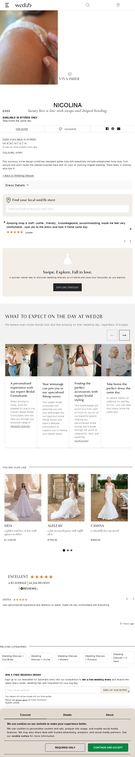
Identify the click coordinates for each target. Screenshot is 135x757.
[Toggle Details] (28, 185)
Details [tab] (67, 714)
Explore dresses (67, 287)
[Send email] (118, 128)
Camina (97, 526)
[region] (68, 612)
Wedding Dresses (12, 655)
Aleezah (55, 526)
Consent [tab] (25, 714)
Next (48, 47)
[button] (127, 599)
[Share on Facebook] (107, 128)
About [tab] (110, 714)
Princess (92, 659)
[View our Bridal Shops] (118, 5)
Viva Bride (7, 659)
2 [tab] (68, 550)
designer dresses (20, 425)
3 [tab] (71, 550)
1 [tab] (64, 550)
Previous (10, 47)
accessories (81, 440)
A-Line (46, 659)
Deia (8, 526)
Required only (65, 747)
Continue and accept (108, 747)
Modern (64, 659)
